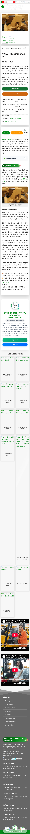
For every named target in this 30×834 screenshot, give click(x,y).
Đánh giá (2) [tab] (16, 133)
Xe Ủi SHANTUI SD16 (7, 584)
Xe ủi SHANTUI (12, 121)
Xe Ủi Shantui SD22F (7, 428)
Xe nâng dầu (9, 701)
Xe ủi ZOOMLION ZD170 (7, 454)
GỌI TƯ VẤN (15, 88)
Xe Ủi (24, 48)
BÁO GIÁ (15, 94)
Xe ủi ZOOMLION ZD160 (22, 401)
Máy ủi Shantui (7, 139)
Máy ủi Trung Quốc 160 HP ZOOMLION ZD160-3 (22, 558)
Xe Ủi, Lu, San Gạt (16, 118)
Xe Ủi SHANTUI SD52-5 (7, 375)
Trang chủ (6, 48)
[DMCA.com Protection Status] (17, 758)
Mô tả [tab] (6, 133)
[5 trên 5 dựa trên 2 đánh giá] (15, 59)
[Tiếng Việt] (2, 2)
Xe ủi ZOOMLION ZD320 (22, 428)
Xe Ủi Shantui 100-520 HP (7, 401)
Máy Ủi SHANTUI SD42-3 (7, 611)
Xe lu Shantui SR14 (22, 584)
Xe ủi (6, 121)
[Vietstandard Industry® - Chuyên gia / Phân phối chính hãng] (15, 7)
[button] (2, 6)
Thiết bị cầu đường (16, 48)
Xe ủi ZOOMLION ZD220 (22, 375)
